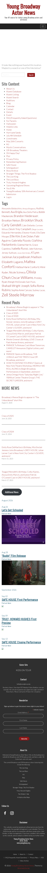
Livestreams (11, 138)
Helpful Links (12, 126)
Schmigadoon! (12, 168)
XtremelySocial (23, 868)
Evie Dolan (27, 236)
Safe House (11, 165)
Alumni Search (12, 97)
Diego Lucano (37, 229)
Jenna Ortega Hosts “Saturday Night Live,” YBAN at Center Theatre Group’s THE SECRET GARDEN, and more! (24, 377)
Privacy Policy (12, 159)
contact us (20, 835)
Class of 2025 (12, 313)
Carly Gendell (11, 225)
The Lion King (12, 176)
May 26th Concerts (14, 141)
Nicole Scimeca (17, 272)
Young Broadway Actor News (23, 9)
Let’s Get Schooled (12, 510)
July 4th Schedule (13, 135)
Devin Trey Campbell (20, 229)
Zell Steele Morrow (18, 295)
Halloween (11, 124)
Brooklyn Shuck (32, 220)
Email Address (23, 712)
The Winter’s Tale (23, 794)
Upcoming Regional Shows (18, 185)
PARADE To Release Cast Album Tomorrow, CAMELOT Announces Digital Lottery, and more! (25, 348)
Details (9, 112)
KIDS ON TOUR (23, 670)
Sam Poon (30, 282)
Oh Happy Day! (13, 153)
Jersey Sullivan (9, 252)
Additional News (11, 492)
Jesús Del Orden (23, 253)
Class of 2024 (12, 316)
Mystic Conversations (16, 147)
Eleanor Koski (29, 232)
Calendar (10, 106)
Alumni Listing (12, 94)
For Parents (11, 121)
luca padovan (21, 257)
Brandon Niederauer (26, 216)
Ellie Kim (15, 236)
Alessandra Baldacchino (12, 208)
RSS (42, 858)
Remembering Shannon (16, 162)
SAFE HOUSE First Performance (20, 600)
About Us (10, 88)
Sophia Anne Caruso (21, 290)
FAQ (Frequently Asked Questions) (21, 118)
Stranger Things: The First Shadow (21, 173)
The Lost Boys (12, 179)
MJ (7, 144)
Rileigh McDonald (16, 281)
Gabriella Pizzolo (21, 240)
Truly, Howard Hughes (16, 182)
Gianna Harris (24, 244)
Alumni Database (13, 91)
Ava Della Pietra (30, 212)
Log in (9, 197)
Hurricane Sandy (13, 132)
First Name (23, 720)
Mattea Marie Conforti (27, 267)
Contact (9, 109)
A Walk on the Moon (23, 797)
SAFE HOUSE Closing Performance (21, 642)
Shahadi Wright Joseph (15, 285)
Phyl (8, 156)
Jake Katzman (35, 248)
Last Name (23, 728)
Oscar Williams (22, 277)
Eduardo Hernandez (11, 232)
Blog (8, 103)
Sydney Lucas (39, 290)
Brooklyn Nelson (11, 220)
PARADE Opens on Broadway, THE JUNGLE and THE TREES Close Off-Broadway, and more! (22, 357)
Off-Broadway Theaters (16, 150)
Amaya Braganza (28, 208)
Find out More (6, 513)
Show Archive (12, 170)
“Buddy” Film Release (14, 556)
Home (9, 129)
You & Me (10, 188)
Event (9, 115)
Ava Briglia (16, 211)
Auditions (10, 100)
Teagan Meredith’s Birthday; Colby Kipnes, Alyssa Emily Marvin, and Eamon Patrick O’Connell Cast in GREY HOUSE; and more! (25, 333)
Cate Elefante (28, 225)
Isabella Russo (20, 248)
